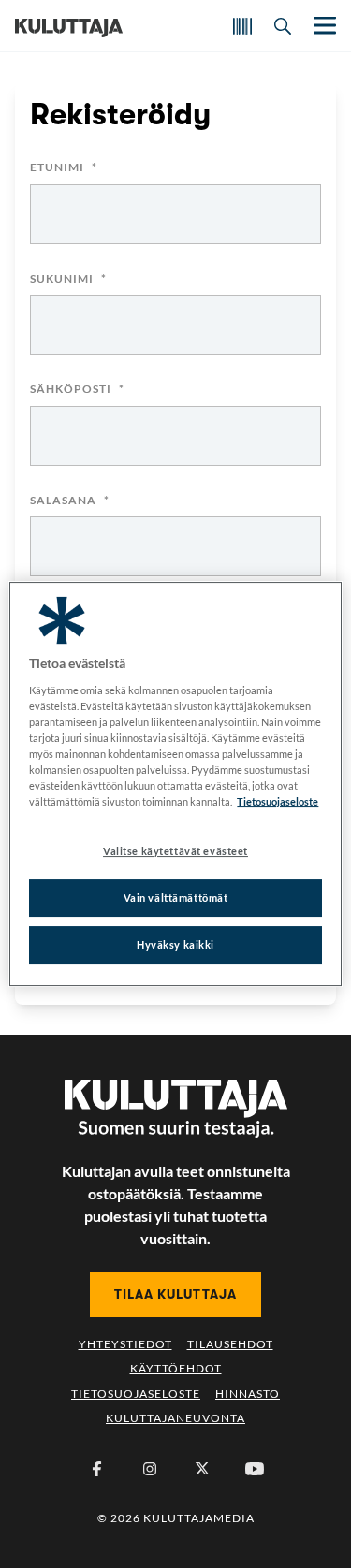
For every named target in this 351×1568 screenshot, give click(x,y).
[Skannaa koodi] (242, 26)
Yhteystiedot (125, 1344)
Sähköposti (77, 390)
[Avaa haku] (283, 26)
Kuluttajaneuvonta (175, 1418)
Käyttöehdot (176, 1368)
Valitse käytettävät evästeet (175, 851)
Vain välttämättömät (176, 898)
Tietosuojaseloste (135, 1394)
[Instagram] (149, 1468)
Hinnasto (247, 1394)
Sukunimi (68, 279)
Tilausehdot (230, 1344)
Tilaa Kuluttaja (175, 1293)
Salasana (70, 501)
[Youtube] (254, 1468)
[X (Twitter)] (202, 1468)
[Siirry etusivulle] (69, 26)
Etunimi (63, 168)
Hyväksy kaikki (175, 944)
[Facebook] (97, 1468)
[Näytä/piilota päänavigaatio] (323, 26)
